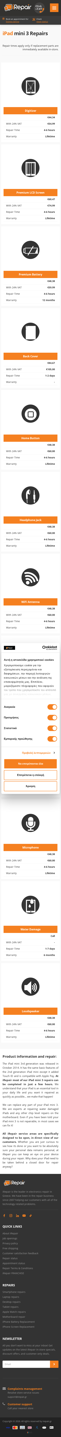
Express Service (12, 21)
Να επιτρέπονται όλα (30, 763)
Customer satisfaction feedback (20, 1253)
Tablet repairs (10, 1306)
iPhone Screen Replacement (18, 1326)
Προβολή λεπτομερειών (36, 752)
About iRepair (10, 1233)
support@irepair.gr (17, 1396)
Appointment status (14, 1263)
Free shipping (10, 1248)
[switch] (52, 717)
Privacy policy (10, 1243)
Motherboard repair (14, 1316)
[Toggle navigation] (54, 7)
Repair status (10, 1258)
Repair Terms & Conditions (18, 1268)
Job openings (10, 1238)
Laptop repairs (11, 1297)
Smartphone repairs (14, 1292)
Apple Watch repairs (14, 1311)
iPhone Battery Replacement (19, 1321)
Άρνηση (30, 786)
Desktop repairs (12, 1301)
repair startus (42, 21)
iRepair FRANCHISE (13, 1273)
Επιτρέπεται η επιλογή (30, 775)
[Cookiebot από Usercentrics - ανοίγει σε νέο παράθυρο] (43, 648)
